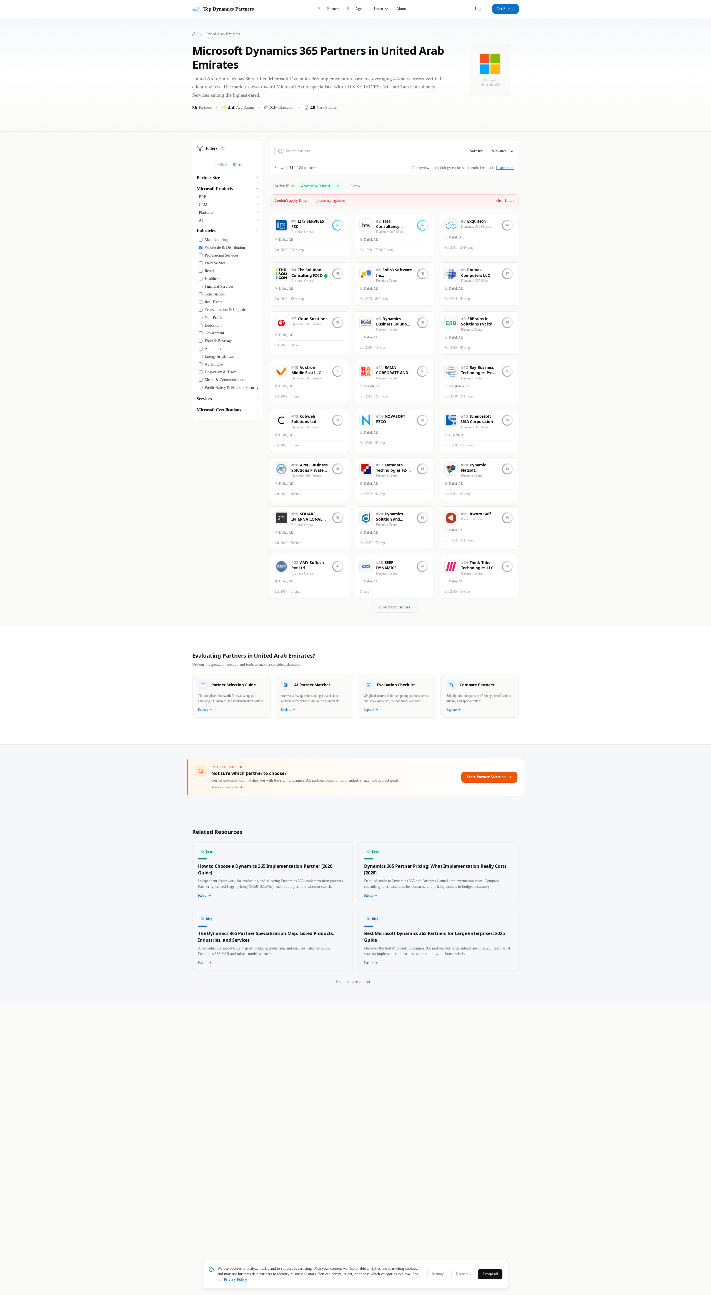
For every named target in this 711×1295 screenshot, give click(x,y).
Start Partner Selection (486, 777)
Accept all (490, 1274)
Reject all (463, 1274)
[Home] (194, 34)
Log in (480, 9)
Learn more (505, 168)
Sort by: (477, 151)
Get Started (505, 9)
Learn (378, 9)
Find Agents (356, 9)
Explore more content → (355, 982)
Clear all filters (230, 165)
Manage (438, 1274)
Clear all (356, 186)
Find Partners (328, 9)
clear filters (505, 200)
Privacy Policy (235, 1279)
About (401, 9)
